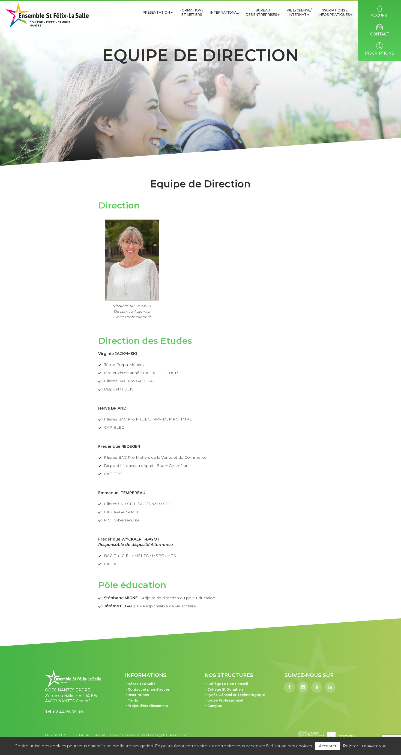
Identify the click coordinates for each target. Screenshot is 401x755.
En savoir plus (373, 746)
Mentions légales (154, 735)
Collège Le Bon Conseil (227, 684)
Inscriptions (138, 695)
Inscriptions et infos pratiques (334, 12)
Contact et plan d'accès (149, 689)
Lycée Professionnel (225, 700)
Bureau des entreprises (261, 12)
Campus (214, 706)
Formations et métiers (191, 12)
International (224, 12)
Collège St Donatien (225, 689)
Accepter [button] (327, 746)
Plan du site (179, 735)
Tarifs (133, 700)
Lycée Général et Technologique (236, 695)
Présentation (156, 12)
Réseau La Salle (141, 684)
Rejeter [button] (350, 745)
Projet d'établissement (148, 706)
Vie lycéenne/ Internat (299, 12)
